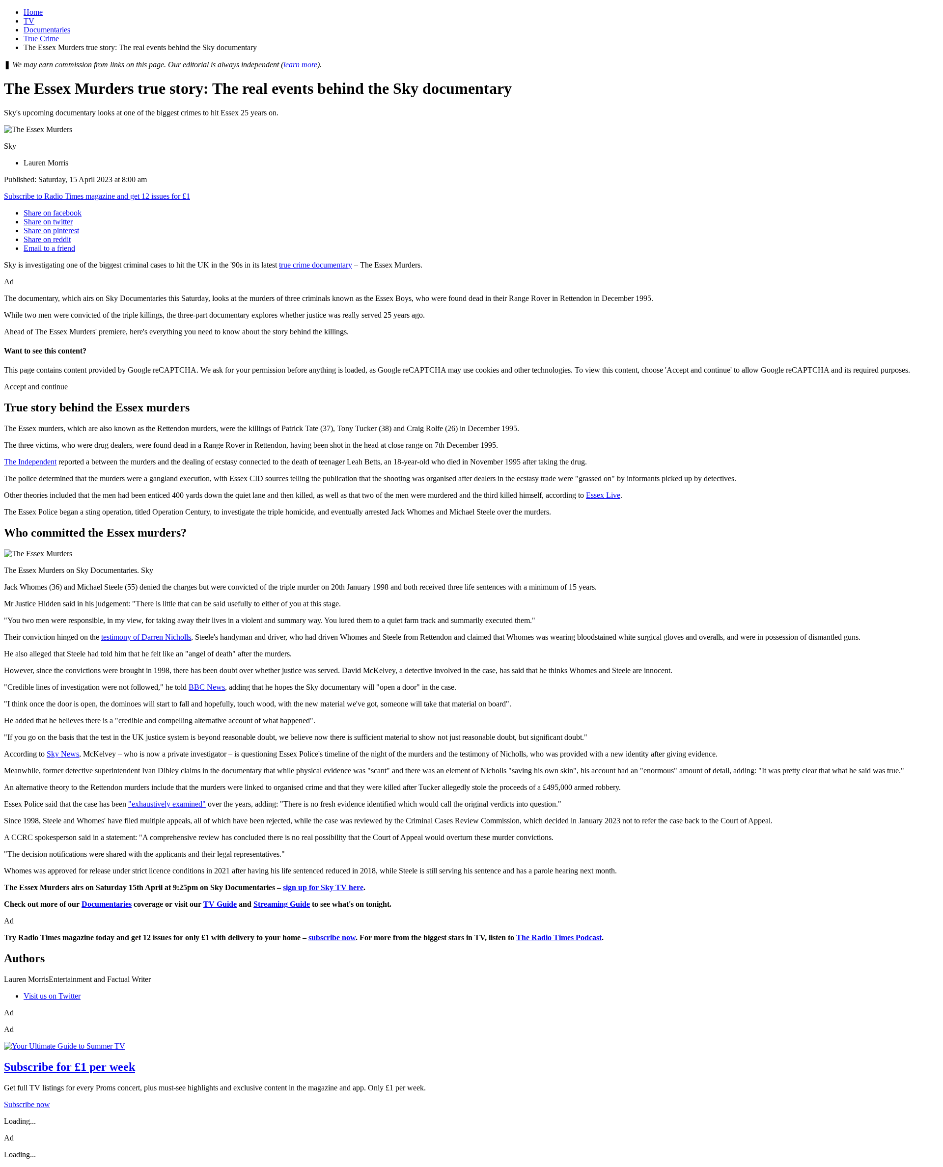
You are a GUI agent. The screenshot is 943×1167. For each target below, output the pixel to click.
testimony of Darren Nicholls (146, 637)
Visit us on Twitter (52, 996)
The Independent (30, 462)
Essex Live (603, 495)
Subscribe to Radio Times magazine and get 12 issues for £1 (97, 196)
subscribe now (332, 937)
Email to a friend (49, 248)
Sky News (63, 754)
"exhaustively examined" (167, 804)
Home (33, 12)
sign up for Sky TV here (323, 887)
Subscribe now (27, 1104)
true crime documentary (315, 265)
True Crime (41, 38)
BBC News (207, 687)
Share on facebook (53, 213)
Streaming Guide (281, 904)
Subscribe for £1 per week (69, 1066)
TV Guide (220, 904)
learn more (300, 64)
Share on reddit (47, 239)
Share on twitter (48, 221)
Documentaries (47, 30)
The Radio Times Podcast (559, 937)
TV (29, 21)
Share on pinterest (51, 230)
